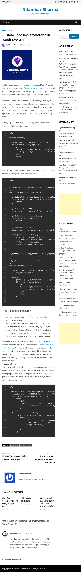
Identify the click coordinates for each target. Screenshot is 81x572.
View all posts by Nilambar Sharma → (31, 479)
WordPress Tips (25, 445)
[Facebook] (55, 2)
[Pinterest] (61, 2)
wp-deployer (64, 82)
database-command (67, 58)
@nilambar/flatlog (67, 127)
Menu (8, 22)
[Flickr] (75, 2)
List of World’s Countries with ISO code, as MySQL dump (10, 502)
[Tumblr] (69, 2)
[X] (58, 2)
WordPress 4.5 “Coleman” (35, 88)
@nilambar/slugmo (67, 177)
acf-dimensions (65, 107)
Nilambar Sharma (40, 9)
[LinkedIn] (66, 2)
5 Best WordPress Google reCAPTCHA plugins (67, 251)
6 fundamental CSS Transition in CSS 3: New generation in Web (47, 502)
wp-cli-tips (63, 51)
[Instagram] (64, 2)
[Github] (72, 2)
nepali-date (64, 97)
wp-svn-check (65, 140)
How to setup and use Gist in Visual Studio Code (68, 292)
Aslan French (15, 533)
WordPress (14, 445)
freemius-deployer (67, 152)
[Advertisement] (70, 204)
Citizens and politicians (26, 499)
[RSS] (77, 2)
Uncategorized (8, 31)
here (19, 91)
